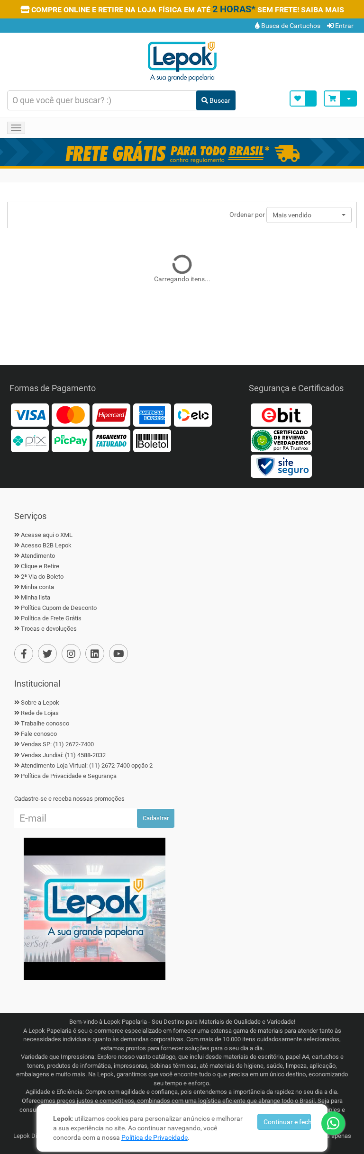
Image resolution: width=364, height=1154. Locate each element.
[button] (309, 215)
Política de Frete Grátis (51, 618)
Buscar (219, 100)
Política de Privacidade (154, 1137)
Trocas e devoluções (49, 628)
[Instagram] (71, 653)
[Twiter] (47, 653)
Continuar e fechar (287, 1122)
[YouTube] (118, 653)
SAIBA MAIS (322, 9)
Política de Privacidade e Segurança (69, 775)
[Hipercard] (111, 414)
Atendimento (38, 555)
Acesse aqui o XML (47, 534)
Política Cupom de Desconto (59, 607)
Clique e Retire (40, 566)
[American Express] (152, 414)
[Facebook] (23, 653)
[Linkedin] (94, 653)
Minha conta (37, 586)
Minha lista (35, 597)
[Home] (182, 60)
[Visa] (30, 414)
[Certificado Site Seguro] (281, 465)
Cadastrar (156, 818)
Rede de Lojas (40, 712)
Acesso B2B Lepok (46, 545)
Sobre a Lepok (40, 702)
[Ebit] (281, 414)
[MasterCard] (71, 414)
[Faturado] (111, 439)
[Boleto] (152, 439)
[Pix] (30, 439)
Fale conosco (39, 733)
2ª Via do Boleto (42, 576)
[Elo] (193, 414)
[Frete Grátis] (182, 152)
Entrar (344, 25)
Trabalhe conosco (45, 723)
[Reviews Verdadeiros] (281, 439)
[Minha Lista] (303, 98)
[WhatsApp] (333, 1123)
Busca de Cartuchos (290, 25)
